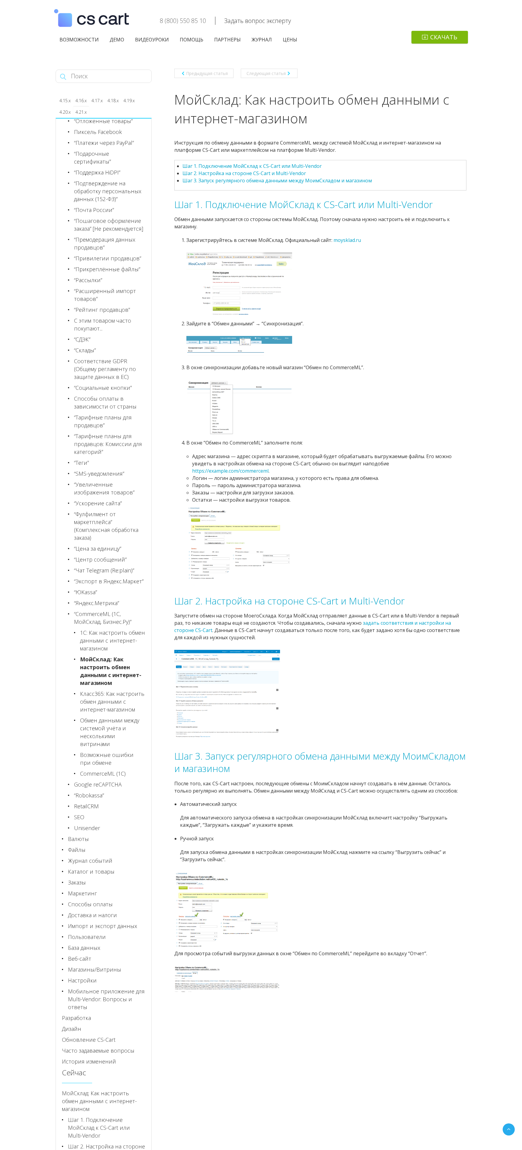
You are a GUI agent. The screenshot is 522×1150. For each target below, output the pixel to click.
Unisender (87, 828)
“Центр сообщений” (100, 559)
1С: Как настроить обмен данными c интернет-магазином (112, 640)
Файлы (76, 849)
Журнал (262, 39)
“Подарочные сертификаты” (92, 157)
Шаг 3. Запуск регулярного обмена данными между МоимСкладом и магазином (277, 180)
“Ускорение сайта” (98, 503)
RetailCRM (86, 806)
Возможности (79, 39)
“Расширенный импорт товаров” (105, 294)
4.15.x (65, 100)
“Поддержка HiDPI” (97, 172)
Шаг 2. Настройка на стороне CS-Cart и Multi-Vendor (244, 173)
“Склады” (85, 350)
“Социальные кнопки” (103, 387)
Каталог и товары (91, 871)
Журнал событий (90, 860)
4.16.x (81, 100)
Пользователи (87, 936)
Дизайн (71, 1028)
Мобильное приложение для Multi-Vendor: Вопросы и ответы (106, 999)
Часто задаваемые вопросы (98, 1050)
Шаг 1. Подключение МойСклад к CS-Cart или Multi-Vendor (252, 166)
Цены (290, 39)
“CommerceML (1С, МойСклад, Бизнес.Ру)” (102, 617)
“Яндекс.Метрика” (96, 603)
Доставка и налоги (92, 915)
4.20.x (65, 112)
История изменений (89, 1061)
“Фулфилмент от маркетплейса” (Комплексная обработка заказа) (106, 525)
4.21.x (81, 112)
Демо (117, 39)
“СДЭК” (82, 339)
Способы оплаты (90, 904)
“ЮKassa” (85, 592)
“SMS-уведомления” (99, 473)
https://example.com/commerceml (230, 470)
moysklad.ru (347, 240)
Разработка (76, 1017)
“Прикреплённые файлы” (107, 269)
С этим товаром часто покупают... (102, 324)
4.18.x (113, 100)
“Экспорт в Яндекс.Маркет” (108, 581)
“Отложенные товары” (103, 121)
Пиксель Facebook (98, 131)
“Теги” (81, 462)
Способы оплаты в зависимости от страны (105, 402)
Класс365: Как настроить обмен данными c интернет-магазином (112, 701)
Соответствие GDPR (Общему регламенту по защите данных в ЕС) (105, 368)
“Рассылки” (88, 280)
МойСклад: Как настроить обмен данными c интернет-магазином (110, 671)
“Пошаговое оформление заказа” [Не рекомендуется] (108, 224)
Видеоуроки (152, 39)
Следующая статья (266, 73)
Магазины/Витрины (94, 969)
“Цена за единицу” (97, 548)
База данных (84, 947)
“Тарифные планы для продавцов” (103, 421)
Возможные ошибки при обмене (107, 758)
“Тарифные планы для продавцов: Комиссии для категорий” (108, 443)
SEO (79, 817)
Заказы (77, 882)
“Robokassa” (89, 795)
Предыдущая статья (207, 73)
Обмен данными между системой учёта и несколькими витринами (109, 732)
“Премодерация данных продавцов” (104, 243)
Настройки (82, 980)
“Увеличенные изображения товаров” (104, 488)
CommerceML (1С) (103, 773)
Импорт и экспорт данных (102, 926)
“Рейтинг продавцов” (102, 309)
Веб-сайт (79, 958)
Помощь (191, 39)
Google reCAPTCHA (98, 784)
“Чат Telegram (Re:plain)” (104, 570)
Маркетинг (82, 893)
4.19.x (129, 100)
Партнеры (227, 39)
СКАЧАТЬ (443, 37)
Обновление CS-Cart (88, 1039)
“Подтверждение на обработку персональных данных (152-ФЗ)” (107, 191)
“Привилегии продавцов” (107, 258)
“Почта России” (94, 209)
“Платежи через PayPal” (104, 142)
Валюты (78, 838)
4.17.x (97, 100)
